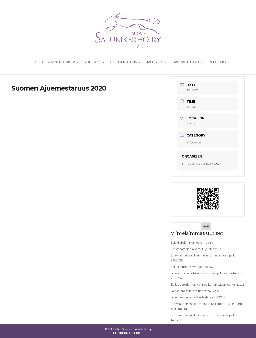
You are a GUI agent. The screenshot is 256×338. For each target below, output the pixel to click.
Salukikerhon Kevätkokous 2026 (193, 267)
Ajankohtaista (61, 62)
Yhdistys (92, 62)
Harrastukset (186, 62)
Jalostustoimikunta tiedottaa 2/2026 (196, 291)
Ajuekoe (195, 142)
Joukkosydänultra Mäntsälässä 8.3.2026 (198, 297)
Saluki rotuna (123, 62)
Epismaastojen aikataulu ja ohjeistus (196, 249)
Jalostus (154, 62)
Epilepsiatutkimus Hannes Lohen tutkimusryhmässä (207, 284)
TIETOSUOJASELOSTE (128, 333)
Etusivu (36, 62)
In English (218, 62)
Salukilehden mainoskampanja (192, 242)
